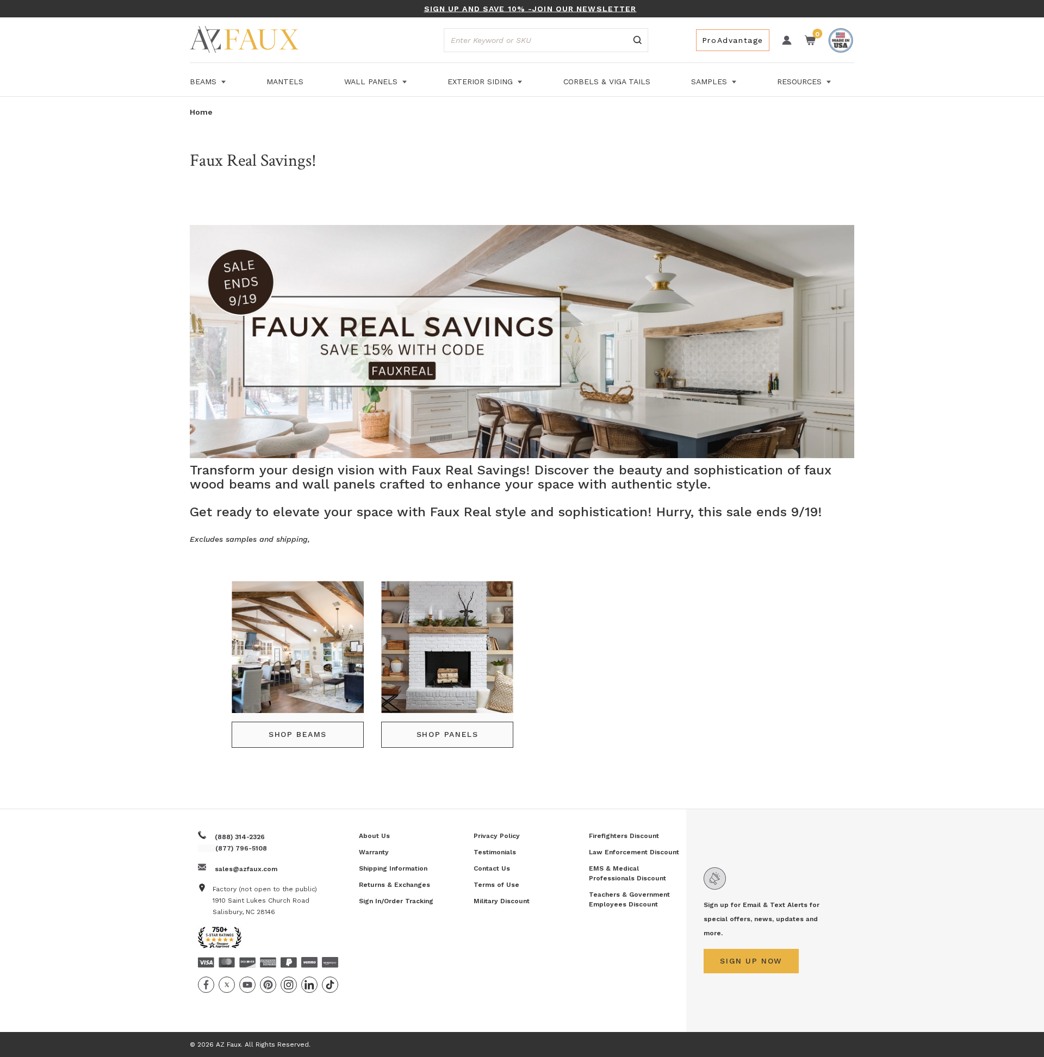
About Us (374, 836)
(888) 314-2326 (240, 837)
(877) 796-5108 (241, 848)
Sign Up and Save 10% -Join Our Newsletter (530, 8)
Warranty (374, 852)
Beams (204, 81)
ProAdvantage (732, 40)
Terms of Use (496, 885)
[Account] (786, 40)
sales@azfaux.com (246, 869)
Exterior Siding (481, 81)
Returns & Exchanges (394, 885)
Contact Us (492, 868)
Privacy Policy (497, 836)
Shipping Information (393, 868)
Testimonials (495, 852)
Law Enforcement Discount (634, 852)
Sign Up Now (751, 960)
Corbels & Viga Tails (606, 81)
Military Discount (502, 901)
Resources (800, 81)
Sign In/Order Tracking (396, 901)
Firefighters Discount (624, 836)
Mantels (284, 81)
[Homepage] (244, 41)
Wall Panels (372, 81)
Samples (710, 81)
